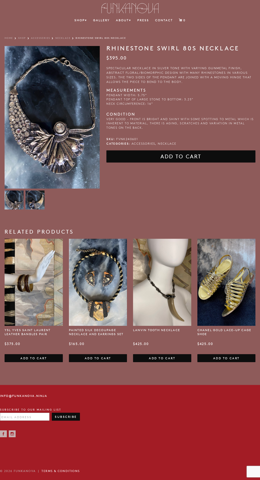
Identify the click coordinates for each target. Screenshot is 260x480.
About (123, 20)
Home (9, 37)
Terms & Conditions (60, 471)
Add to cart (180, 156)
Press (143, 20)
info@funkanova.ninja (23, 396)
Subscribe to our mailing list (30, 409)
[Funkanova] (130, 8)
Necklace (62, 37)
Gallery (101, 20)
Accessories (40, 37)
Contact (164, 20)
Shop (80, 20)
